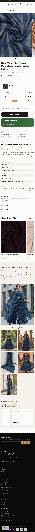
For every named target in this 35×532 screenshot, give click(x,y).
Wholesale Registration (6, 487)
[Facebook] (6, 461)
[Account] (28, 4)
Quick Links (4, 466)
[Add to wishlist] (31, 114)
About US (3, 469)
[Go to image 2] (17, 58)
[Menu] (3, 4)
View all (30, 218)
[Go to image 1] (15, 58)
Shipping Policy (4, 479)
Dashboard (3, 497)
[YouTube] (13, 461)
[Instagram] (2, 461)
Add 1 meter (14, 114)
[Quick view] (23, 251)
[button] (28, 108)
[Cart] (32, 4)
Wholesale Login (5, 490)
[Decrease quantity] (3, 108)
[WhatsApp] (17, 461)
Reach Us (3, 472)
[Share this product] (32, 63)
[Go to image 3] (18, 58)
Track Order (3, 499)
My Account (4, 494)
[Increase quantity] (12, 108)
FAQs (2, 474)
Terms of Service (5, 485)
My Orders (3, 505)
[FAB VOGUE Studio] (12, 4)
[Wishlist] (24, 4)
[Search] (21, 4)
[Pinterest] (9, 461)
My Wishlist (4, 502)
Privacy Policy (4, 482)
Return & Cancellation (6, 477)
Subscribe (25, 443)
